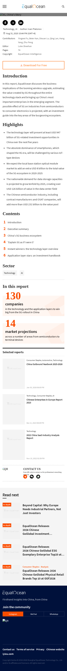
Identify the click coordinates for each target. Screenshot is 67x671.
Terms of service (25, 649)
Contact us (8, 649)
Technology (10, 273)
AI (22, 273)
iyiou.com (8, 653)
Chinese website (55, 649)
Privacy (40, 649)
